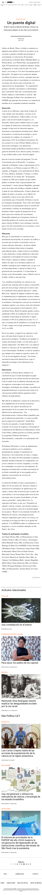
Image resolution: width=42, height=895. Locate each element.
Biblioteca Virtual (22, 883)
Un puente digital (21, 23)
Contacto (35, 874)
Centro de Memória (35, 883)
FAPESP (2, 883)
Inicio (5, 874)
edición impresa (36, 2)
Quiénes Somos (19, 874)
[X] (14, 864)
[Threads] (22, 864)
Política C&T (21, 19)
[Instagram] (17, 864)
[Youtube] (28, 864)
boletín (30, 2)
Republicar (37, 577)
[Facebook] (12, 864)
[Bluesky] (19, 864)
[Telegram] (25, 864)
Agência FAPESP (11, 883)
